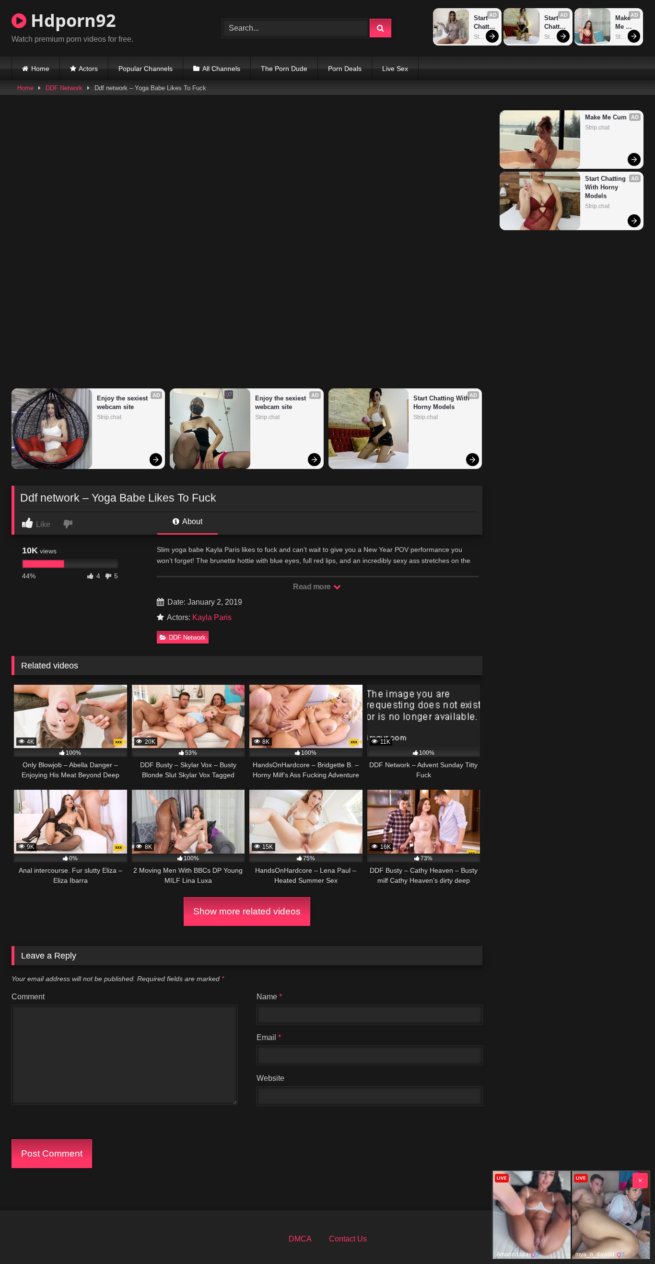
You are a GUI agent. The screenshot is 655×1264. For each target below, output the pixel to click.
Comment (28, 997)
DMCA (300, 1239)
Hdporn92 (71, 20)
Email (269, 1037)
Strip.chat (485, 37)
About (191, 521)
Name (269, 997)
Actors (88, 68)
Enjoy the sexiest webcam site (123, 402)
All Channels (221, 68)
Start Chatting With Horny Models (484, 22)
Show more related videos (247, 911)
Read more (312, 587)
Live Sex (395, 68)
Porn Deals (345, 68)
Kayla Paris (212, 617)
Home (40, 68)
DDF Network (64, 88)
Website (270, 1078)
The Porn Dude (284, 68)
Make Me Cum (623, 22)
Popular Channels (145, 68)
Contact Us (348, 1239)
